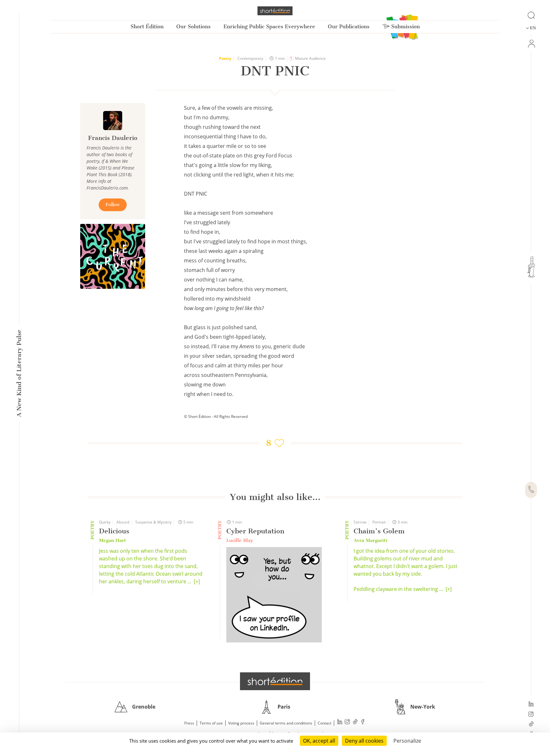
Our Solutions (193, 27)
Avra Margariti (370, 540)
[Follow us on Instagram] (531, 715)
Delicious (114, 531)
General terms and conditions (286, 723)
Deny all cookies (364, 740)
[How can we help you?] (531, 490)
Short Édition (147, 27)
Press (189, 723)
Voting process (241, 723)
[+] (197, 581)
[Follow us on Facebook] (363, 722)
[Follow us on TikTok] (531, 724)
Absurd (122, 522)
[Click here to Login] (531, 44)
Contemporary (250, 58)
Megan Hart (112, 540)
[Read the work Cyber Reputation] (274, 595)
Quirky (104, 522)
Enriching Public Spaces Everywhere (269, 27)
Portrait (379, 522)
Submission (405, 27)
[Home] (275, 10)
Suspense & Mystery (153, 522)
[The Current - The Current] (112, 256)
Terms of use (211, 723)
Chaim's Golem (379, 531)
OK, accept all (319, 740)
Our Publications (349, 27)
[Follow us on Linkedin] (531, 704)
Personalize (407, 740)
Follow (113, 204)
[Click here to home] (275, 681)
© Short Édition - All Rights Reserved (216, 416)
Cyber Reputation (255, 531)
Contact (324, 723)
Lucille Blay (239, 540)
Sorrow (360, 522)
